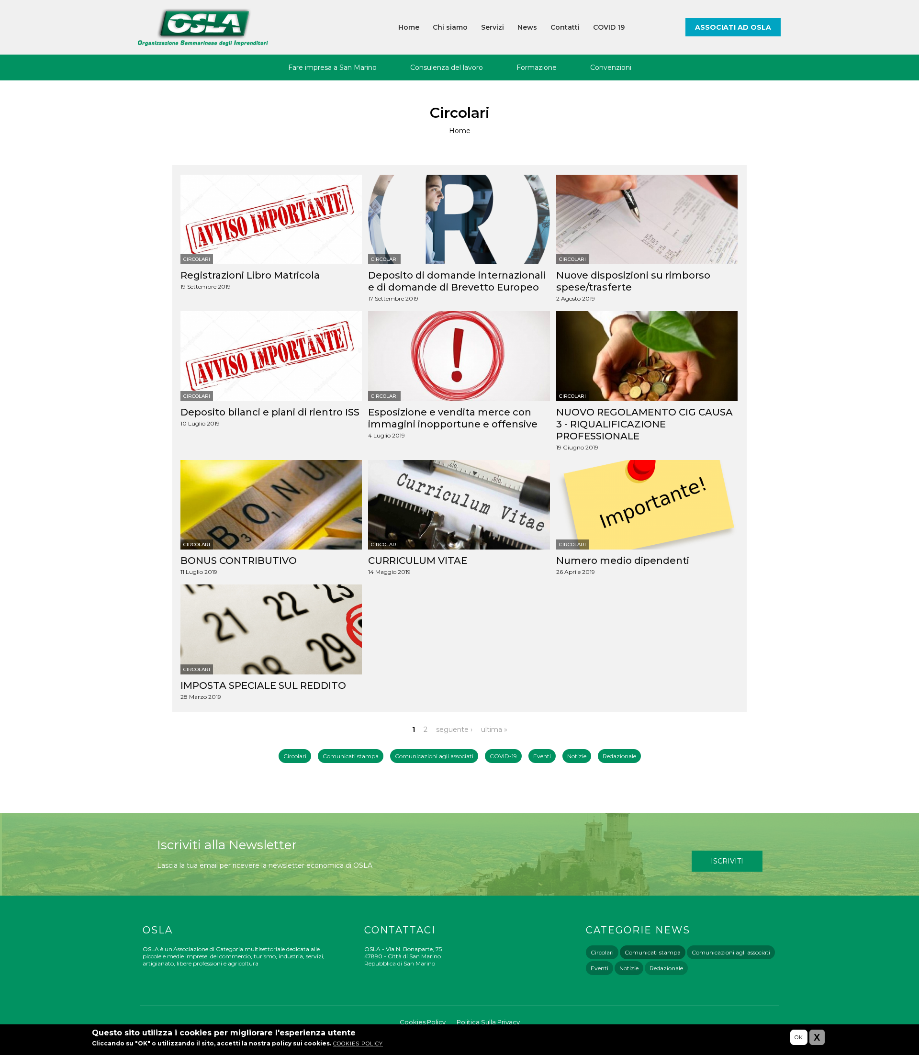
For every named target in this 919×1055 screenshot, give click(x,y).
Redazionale (619, 756)
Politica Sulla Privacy (488, 1022)
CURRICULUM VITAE (417, 560)
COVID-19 (503, 756)
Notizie (576, 756)
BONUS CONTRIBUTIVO (238, 560)
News (527, 27)
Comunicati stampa (351, 756)
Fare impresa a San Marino (332, 67)
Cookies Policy (423, 1022)
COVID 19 (609, 27)
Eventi (542, 756)
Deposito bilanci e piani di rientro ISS (269, 412)
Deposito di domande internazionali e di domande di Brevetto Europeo (457, 281)
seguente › (454, 729)
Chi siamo (450, 27)
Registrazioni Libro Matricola (250, 275)
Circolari (196, 259)
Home (408, 27)
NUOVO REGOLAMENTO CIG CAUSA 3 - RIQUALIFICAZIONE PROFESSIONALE (644, 424)
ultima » (494, 729)
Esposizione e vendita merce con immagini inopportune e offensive (453, 418)
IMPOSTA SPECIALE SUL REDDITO (263, 685)
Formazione (536, 67)
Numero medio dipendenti (622, 560)
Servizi (492, 27)
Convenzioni (610, 67)
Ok (799, 1037)
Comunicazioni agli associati (434, 756)
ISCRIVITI (727, 861)
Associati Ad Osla (733, 27)
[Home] (203, 27)
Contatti (565, 27)
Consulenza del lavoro (446, 67)
